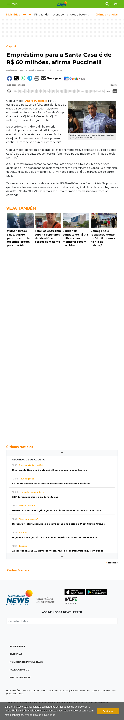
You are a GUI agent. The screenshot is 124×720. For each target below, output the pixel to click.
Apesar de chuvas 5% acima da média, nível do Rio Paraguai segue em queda (57, 551)
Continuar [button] (108, 711)
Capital (11, 46)
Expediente (17, 646)
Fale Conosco (20, 669)
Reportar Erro (20, 677)
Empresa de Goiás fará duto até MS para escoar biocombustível (50, 470)
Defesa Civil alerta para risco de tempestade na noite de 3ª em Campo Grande (58, 524)
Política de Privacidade (26, 662)
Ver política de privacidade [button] (40, 715)
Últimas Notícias (19, 447)
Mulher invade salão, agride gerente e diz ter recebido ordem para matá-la (56, 510)
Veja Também (21, 208)
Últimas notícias (106, 14)
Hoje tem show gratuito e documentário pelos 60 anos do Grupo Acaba (54, 537)
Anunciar (16, 654)
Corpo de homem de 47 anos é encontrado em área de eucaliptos (51, 483)
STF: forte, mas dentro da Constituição (35, 497)
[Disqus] (62, 292)
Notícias (112, 563)
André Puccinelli (36, 100)
